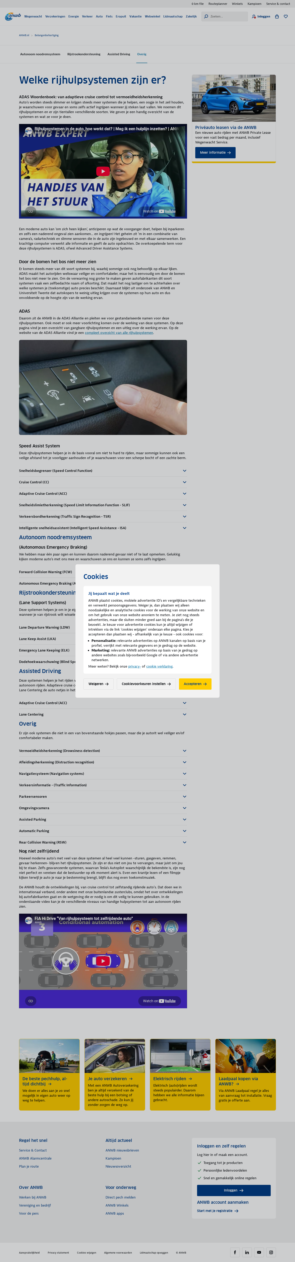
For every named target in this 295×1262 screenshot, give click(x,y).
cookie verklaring (159, 666)
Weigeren (95, 684)
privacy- (134, 666)
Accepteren (192, 684)
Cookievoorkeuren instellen (144, 684)
